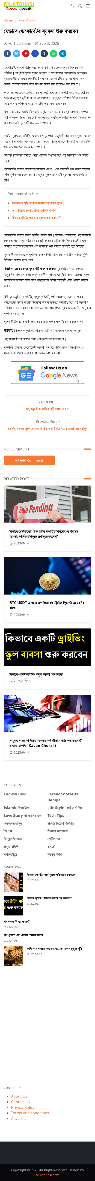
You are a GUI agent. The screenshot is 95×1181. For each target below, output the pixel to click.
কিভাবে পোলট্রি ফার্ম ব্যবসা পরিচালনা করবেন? (51, 875)
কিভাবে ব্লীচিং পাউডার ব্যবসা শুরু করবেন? (36, 217)
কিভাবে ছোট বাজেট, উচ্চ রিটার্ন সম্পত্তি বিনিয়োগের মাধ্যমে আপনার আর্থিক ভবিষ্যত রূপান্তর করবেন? (43, 534)
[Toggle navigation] (87, 5)
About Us (19, 1096)
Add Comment (31, 460)
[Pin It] (26, 53)
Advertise (19, 1118)
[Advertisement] (47, 1032)
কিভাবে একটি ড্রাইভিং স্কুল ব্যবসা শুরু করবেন (36, 674)
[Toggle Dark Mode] (72, 6)
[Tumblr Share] (44, 53)
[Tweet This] (16, 53)
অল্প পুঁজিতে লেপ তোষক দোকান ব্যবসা (34, 210)
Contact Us (20, 1101)
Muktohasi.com (47, 1175)
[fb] (62, 6)
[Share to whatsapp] (53, 53)
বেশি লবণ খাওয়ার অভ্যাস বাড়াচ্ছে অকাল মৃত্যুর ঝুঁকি (54, 948)
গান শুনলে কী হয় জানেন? (17, 921)
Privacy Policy (23, 1107)
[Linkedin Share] (35, 53)
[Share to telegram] (62, 53)
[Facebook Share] (7, 53)
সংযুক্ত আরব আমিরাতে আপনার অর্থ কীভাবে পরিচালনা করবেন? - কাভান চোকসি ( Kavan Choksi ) (46, 743)
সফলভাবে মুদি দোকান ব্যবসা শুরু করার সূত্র (37, 202)
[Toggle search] (80, 6)
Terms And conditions (30, 1112)
